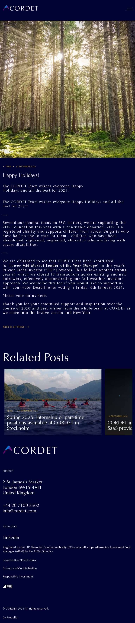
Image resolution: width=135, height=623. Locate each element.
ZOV (111, 227)
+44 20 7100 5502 (21, 505)
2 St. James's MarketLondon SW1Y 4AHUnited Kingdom (22, 487)
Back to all (10, 24)
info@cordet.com (19, 511)
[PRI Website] (8, 585)
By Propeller (10, 617)
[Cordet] (20, 8)
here (42, 296)
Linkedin (11, 537)
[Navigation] (129, 9)
